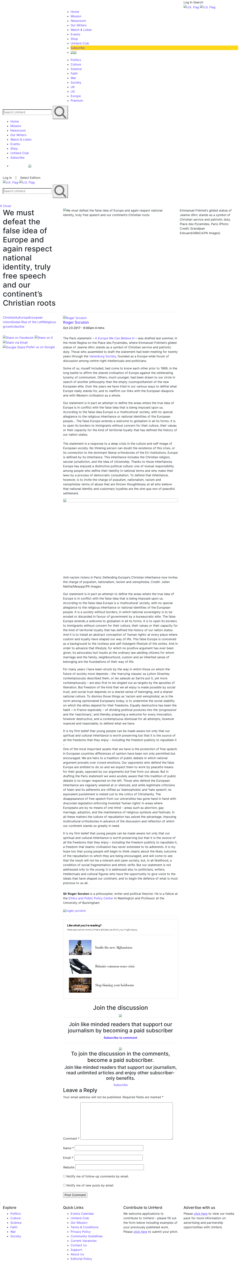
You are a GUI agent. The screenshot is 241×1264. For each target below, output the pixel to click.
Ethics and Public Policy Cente (90, 898)
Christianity (11, 317)
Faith (74, 73)
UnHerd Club (80, 43)
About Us (77, 1254)
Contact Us (79, 1245)
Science (76, 69)
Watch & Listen (81, 30)
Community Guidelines (87, 1236)
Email (68, 1158)
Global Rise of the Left (27, 322)
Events (75, 34)
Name (68, 1148)
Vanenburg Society (102, 356)
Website (68, 1167)
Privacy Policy (81, 1232)
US (73, 91)
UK (73, 87)
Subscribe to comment (120, 1038)
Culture (76, 64)
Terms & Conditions (84, 1227)
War (73, 78)
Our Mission (79, 1222)
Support (76, 1250)
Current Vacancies (84, 1241)
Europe (76, 96)
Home (75, 12)
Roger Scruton (76, 322)
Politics (76, 60)
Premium (77, 100)
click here (140, 1232)
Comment (71, 1138)
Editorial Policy (81, 1259)
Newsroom (78, 21)
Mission (76, 16)
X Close (5, 206)
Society (76, 82)
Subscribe (78, 48)
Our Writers (79, 25)
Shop (74, 39)
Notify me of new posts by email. (90, 1185)
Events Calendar (82, 1213)
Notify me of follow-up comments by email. (97, 1176)
